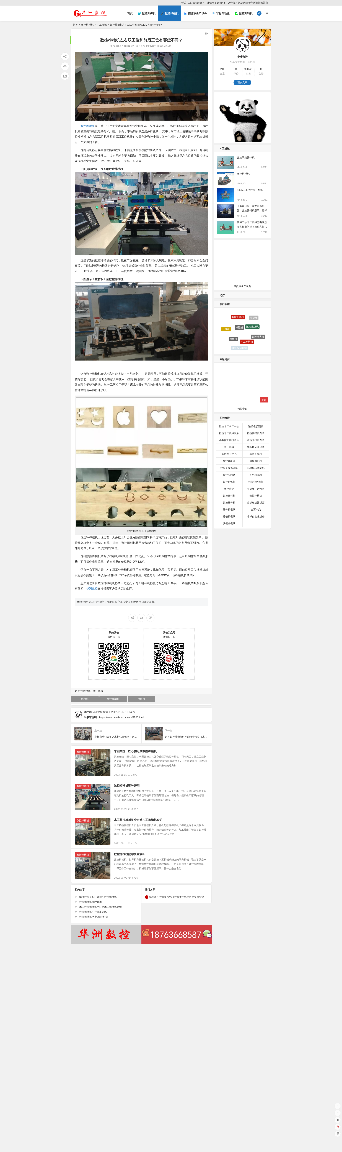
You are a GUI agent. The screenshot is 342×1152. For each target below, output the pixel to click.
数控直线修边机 (229, 467)
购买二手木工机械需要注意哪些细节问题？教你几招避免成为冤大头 (252, 227)
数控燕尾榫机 (255, 481)
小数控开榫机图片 (229, 440)
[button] (259, 13)
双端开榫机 (241, 347)
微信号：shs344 (216, 2)
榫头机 (227, 339)
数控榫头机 (258, 323)
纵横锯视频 (229, 523)
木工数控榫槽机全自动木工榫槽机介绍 (138, 819)
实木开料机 (256, 454)
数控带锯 (229, 488)
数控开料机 (229, 495)
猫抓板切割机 (253, 342)
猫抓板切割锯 (239, 325)
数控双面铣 (229, 474)
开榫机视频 (229, 509)
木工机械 (102, 24)
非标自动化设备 (256, 447)
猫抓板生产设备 (256, 488)
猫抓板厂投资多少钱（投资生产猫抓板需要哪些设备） (179, 896)
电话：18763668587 (192, 2)
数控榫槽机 (87, 24)
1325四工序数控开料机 (250, 189)
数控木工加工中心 (229, 426)
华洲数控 (92, 588)
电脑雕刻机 (256, 461)
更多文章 (242, 82)
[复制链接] (65, 66)
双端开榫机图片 (256, 440)
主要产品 (256, 509)
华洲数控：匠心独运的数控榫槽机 (135, 751)
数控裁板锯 (229, 461)
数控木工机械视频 (229, 433)
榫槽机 (85, 699)
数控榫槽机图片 (256, 433)
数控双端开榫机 (246, 157)
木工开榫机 (247, 315)
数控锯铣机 (229, 481)
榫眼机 (141, 699)
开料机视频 (256, 474)
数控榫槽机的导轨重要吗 (129, 854)
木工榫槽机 (228, 330)
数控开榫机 (252, 330)
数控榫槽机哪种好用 (127, 785)
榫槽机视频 (229, 516)
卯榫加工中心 (229, 454)
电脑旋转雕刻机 (256, 467)
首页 (130, 13)
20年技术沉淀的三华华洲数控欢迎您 (248, 2)
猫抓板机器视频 (256, 502)
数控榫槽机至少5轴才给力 (93, 916)
